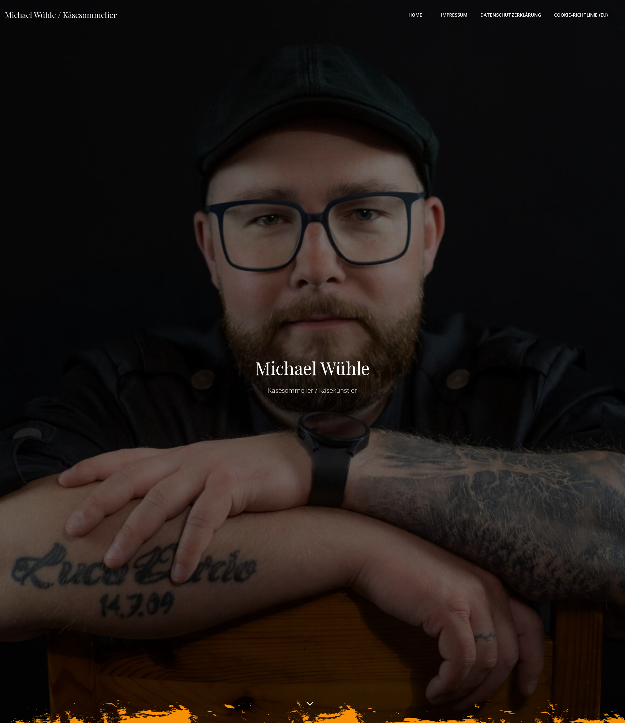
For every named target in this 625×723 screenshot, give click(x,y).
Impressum (454, 15)
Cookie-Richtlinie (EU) (581, 15)
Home (415, 15)
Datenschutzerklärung (510, 15)
